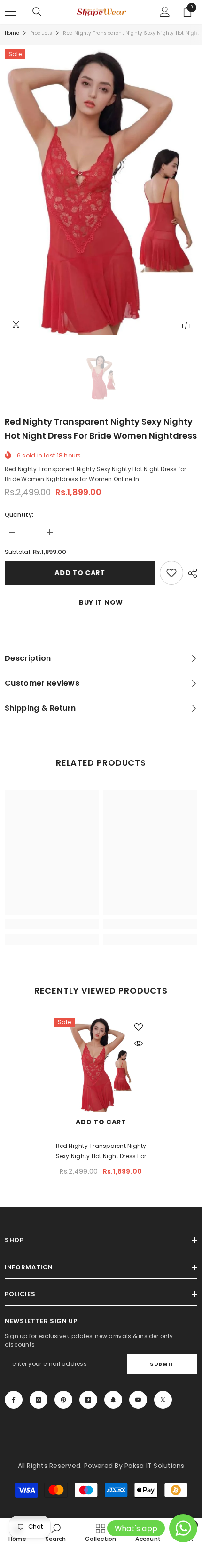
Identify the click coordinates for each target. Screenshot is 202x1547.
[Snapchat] (113, 1400)
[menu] (10, 11)
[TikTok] (88, 1400)
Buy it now (101, 602)
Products (41, 33)
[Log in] (165, 12)
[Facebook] (14, 1400)
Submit (162, 1364)
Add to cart (79, 572)
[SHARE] (190, 573)
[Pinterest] (63, 1400)
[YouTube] (138, 1400)
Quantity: (19, 515)
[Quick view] (139, 1043)
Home (12, 33)
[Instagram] (38, 1400)
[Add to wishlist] (139, 1027)
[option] (101, 192)
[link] (171, 573)
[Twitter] (163, 1400)
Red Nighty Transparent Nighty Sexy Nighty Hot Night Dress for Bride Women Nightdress (101, 1152)
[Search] (37, 11)
